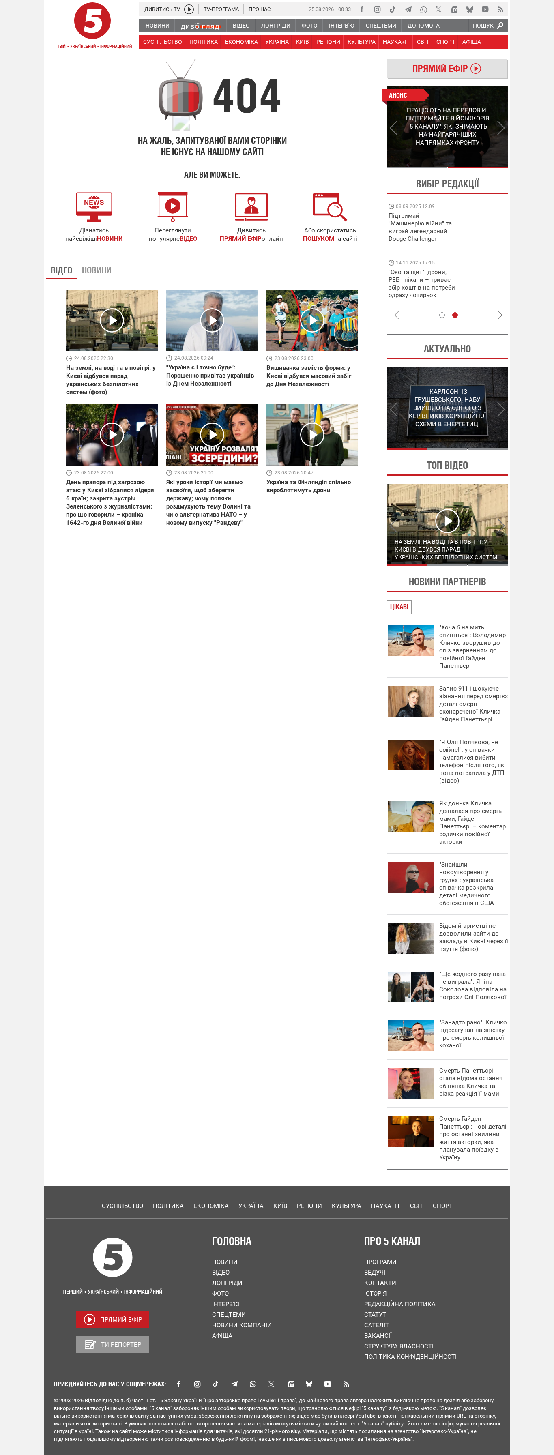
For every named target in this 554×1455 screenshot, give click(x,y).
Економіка (211, 1206)
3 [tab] (488, 449)
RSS (346, 1384)
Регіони (309, 1206)
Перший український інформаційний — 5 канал (92, 26)
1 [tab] (417, 167)
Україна (251, 1206)
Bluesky (309, 1384)
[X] (439, 9)
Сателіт (376, 1325)
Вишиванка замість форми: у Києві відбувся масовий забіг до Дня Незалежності (308, 376)
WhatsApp (253, 1384)
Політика (168, 1206)
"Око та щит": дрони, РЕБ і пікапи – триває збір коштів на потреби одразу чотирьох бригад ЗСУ (422, 287)
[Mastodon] (454, 9)
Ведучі (374, 1272)
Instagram (197, 1384)
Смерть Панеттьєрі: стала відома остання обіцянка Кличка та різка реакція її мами (470, 1082)
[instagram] (377, 9)
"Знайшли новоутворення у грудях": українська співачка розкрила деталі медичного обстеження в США (466, 884)
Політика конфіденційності (410, 1357)
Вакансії (378, 1335)
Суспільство (122, 1206)
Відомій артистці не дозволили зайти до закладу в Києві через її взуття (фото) (473, 937)
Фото (220, 1293)
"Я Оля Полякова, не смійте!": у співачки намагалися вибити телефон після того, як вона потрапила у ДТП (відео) (472, 761)
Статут (375, 1314)
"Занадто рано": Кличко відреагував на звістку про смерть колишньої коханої (473, 1034)
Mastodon (290, 1384)
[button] (330, 207)
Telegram (234, 1384)
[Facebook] (361, 9)
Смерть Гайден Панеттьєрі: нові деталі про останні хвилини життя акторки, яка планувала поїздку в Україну (473, 1138)
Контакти (380, 1283)
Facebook (178, 1384)
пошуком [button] (318, 238)
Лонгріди (227, 1283)
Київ (280, 1206)
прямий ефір (241, 238)
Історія (375, 1293)
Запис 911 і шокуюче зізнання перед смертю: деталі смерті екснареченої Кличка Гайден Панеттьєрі (473, 704)
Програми (380, 1262)
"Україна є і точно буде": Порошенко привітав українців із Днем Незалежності (210, 375)
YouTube (328, 1384)
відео (188, 238)
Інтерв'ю (225, 1304)
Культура (346, 1206)
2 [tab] (478, 167)
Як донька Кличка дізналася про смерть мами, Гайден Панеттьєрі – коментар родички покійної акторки (472, 823)
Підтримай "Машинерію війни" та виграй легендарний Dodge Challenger (420, 227)
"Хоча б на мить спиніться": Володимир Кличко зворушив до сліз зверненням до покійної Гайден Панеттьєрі (472, 647)
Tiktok (216, 1384)
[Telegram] (408, 9)
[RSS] (500, 9)
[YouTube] (485, 9)
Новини (225, 1262)
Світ (416, 1206)
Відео (221, 1272)
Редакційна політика (400, 1304)
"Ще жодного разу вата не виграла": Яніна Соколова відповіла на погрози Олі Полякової (473, 985)
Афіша (222, 1335)
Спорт (443, 1206)
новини (110, 238)
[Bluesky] (469, 9)
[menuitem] (157, 25)
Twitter (272, 1384)
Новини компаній (242, 1325)
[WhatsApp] (423, 9)
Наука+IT (385, 1206)
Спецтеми (229, 1314)
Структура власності (399, 1346)
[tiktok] (392, 9)
